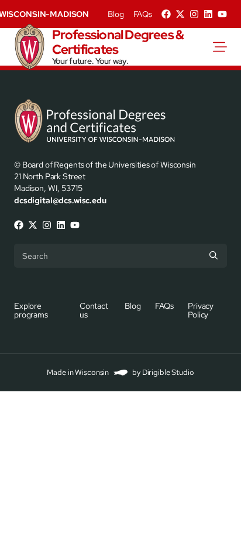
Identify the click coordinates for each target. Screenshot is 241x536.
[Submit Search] (213, 255)
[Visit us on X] (180, 14)
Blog (115, 14)
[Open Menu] (227, 47)
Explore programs (31, 309)
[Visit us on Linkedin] (208, 14)
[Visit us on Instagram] (194, 14)
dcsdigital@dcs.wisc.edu (60, 200)
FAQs (142, 14)
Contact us (94, 309)
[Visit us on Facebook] (166, 14)
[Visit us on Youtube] (222, 14)
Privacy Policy (201, 309)
